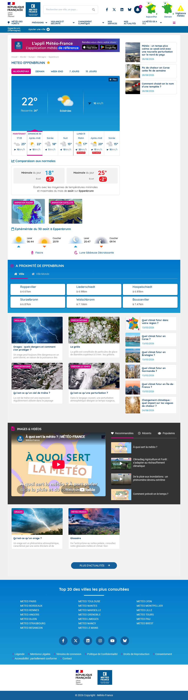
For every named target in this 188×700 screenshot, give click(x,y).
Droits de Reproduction (136, 654)
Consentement (163, 654)
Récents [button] (146, 433)
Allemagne (41, 57)
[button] (174, 22)
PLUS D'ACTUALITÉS (92, 565)
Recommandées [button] (124, 433)
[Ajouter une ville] (48, 29)
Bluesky (129, 9)
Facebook (107, 9)
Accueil (14, 57)
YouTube (112, 640)
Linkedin (121, 9)
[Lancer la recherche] (93, 10)
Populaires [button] (169, 433)
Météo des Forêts (17, 22)
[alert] (180, 11)
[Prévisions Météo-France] (33, 9)
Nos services (112, 22)
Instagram (100, 640)
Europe (32, 57)
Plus (115, 79)
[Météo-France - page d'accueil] (104, 677)
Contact (67, 658)
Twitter (114, 9)
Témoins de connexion (68, 654)
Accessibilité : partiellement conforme (36, 658)
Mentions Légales (40, 654)
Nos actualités (130, 22)
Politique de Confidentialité (102, 654)
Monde (23, 57)
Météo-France (105, 695)
